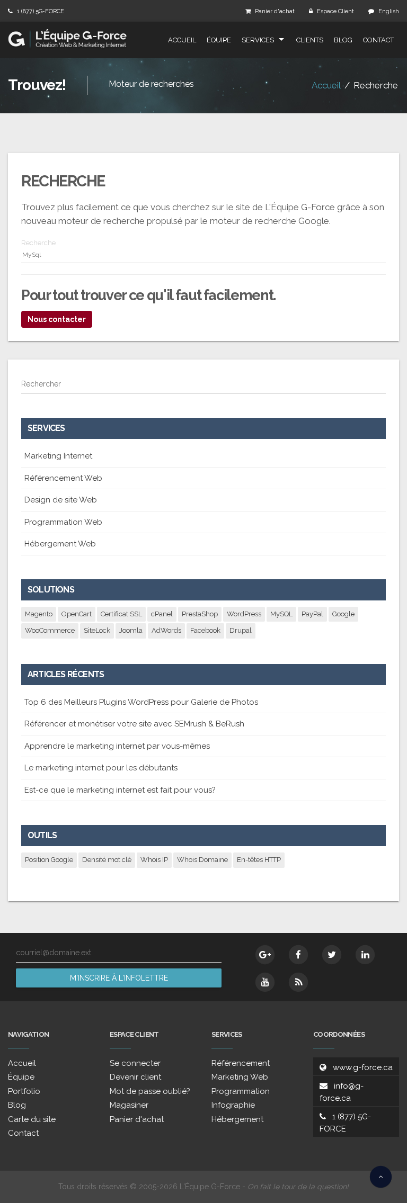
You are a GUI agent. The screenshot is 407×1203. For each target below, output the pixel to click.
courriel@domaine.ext (53, 952)
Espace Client (335, 11)
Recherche (38, 243)
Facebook (205, 630)
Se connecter (135, 1063)
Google (343, 614)
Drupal (240, 630)
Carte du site (32, 1119)
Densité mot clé (106, 860)
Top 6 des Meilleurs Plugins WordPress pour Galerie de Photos (141, 702)
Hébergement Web (60, 544)
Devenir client (135, 1077)
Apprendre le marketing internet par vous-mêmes (117, 746)
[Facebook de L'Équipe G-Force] (298, 954)
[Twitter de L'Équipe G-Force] (332, 954)
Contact (378, 40)
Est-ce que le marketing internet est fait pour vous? (120, 790)
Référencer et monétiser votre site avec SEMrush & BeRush (134, 724)
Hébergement (237, 1119)
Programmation (240, 1091)
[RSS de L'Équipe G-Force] (298, 982)
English (388, 11)
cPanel (162, 614)
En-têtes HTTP (259, 860)
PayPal (312, 614)
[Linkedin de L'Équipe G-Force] (365, 954)
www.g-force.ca (363, 1067)
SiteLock (97, 630)
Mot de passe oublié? (150, 1091)
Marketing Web (239, 1077)
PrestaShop (200, 614)
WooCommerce (50, 630)
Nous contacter (57, 319)
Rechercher (41, 384)
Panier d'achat (275, 11)
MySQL (281, 614)
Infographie (233, 1105)
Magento (38, 614)
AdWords (166, 630)
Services (258, 40)
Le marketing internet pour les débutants (101, 768)
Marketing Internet (58, 456)
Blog (343, 40)
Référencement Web (63, 478)
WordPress (244, 614)
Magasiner (129, 1105)
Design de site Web (60, 500)
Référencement (240, 1063)
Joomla (131, 630)
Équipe (219, 40)
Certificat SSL (121, 614)
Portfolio (24, 1091)
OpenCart (76, 614)
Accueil (182, 40)
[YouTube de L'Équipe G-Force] (265, 982)
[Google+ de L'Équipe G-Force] (265, 954)
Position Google (49, 860)
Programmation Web (63, 522)
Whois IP (154, 860)
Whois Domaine (202, 860)
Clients (309, 40)
